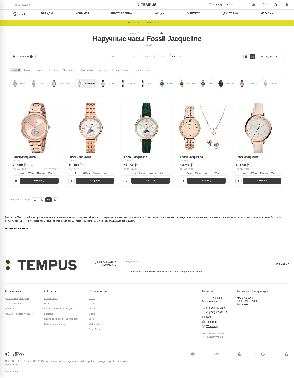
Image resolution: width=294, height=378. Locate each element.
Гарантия (10, 308)
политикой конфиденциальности (185, 271)
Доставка (230, 13)
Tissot (92, 298)
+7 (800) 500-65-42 (216, 312)
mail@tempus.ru (215, 336)
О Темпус (194, 13)
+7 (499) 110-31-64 (216, 307)
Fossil (149, 33)
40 (42, 200)
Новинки (82, 13)
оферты (161, 271)
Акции (160, 13)
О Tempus (50, 291)
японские (198, 217)
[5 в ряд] (252, 56)
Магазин (267, 13)
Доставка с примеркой (17, 298)
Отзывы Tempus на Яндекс (58, 308)
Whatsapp (212, 326)
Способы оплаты (14, 303)
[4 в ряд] (246, 56)
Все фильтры (24, 56)
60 (48, 200)
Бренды (47, 13)
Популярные (271, 56)
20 (35, 200)
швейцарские (184, 217)
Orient (92, 313)
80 (55, 200)
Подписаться (281, 263)
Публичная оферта (54, 324)
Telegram (211, 321)
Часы (22, 13)
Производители (98, 291)
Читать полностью (16, 228)
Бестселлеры (122, 13)
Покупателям (13, 291)
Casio (273, 217)
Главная (133, 33)
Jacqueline (160, 33)
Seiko (91, 318)
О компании (50, 298)
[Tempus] (41, 265)
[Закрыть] (290, 23)
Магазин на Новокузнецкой (19, 313)
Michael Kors (95, 324)
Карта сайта (11, 371)
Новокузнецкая (52, 169)
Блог (46, 303)
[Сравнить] (16, 181)
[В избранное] (55, 104)
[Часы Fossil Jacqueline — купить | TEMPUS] (147, 4)
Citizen (92, 308)
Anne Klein (94, 329)
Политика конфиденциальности (61, 318)
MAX (209, 317)
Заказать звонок (215, 333)
